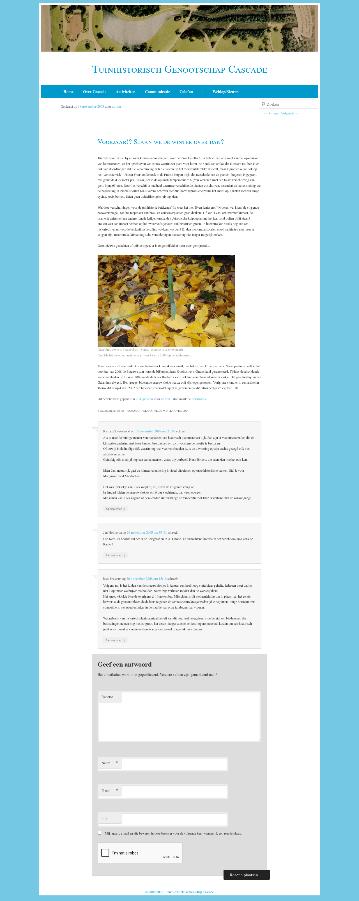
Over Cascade (94, 92)
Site (104, 818)
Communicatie (157, 92)
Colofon (186, 92)
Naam (110, 762)
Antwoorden (115, 508)
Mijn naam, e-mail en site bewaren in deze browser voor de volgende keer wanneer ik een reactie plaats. (173, 833)
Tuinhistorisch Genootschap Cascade (179, 68)
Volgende (289, 113)
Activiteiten (125, 92)
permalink (199, 399)
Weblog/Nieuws (225, 92)
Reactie (107, 696)
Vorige (271, 113)
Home (68, 92)
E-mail (110, 790)
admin (116, 106)
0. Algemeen (144, 399)
